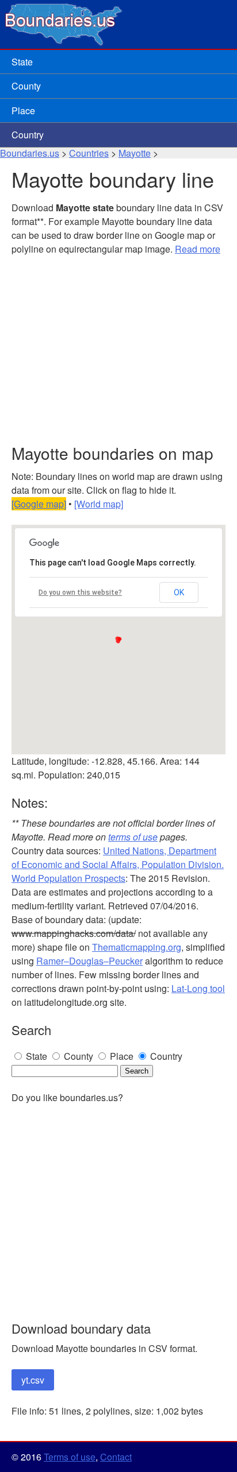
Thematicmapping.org (136, 947)
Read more (197, 248)
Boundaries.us (29, 153)
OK (179, 592)
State (22, 61)
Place (23, 110)
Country (28, 134)
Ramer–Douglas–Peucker (89, 960)
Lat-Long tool (198, 988)
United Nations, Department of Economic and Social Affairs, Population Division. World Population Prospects (118, 864)
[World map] (98, 503)
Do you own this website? (80, 592)
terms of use (133, 836)
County (26, 85)
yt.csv (32, 1379)
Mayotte (134, 153)
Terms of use (69, 1456)
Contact (116, 1456)
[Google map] (39, 503)
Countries (89, 153)
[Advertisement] (118, 350)
